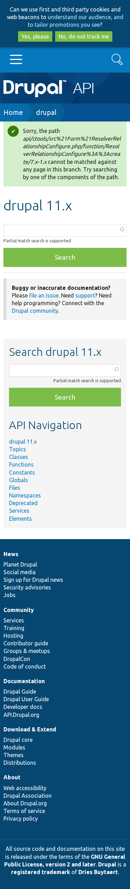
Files (14, 488)
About (11, 777)
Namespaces (25, 495)
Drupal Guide (19, 691)
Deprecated (23, 503)
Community (18, 610)
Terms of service (24, 811)
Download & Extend (29, 729)
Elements (20, 518)
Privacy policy (20, 818)
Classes (18, 457)
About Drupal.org (25, 803)
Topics (17, 449)
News (10, 554)
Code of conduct (24, 666)
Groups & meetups (26, 651)
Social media (19, 572)
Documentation (24, 681)
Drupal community (35, 311)
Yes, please (35, 36)
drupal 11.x (23, 441)
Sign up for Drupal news (33, 580)
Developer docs (22, 707)
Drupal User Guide (26, 699)
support (85, 295)
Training (13, 628)
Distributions (19, 763)
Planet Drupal (20, 564)
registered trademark (40, 872)
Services (19, 511)
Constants (22, 472)
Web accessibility (24, 788)
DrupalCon (16, 659)
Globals (18, 480)
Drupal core (18, 740)
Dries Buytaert (98, 872)
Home (13, 112)
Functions (21, 464)
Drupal (107, 864)
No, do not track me (84, 36)
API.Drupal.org (21, 715)
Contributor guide (25, 643)
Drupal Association (27, 795)
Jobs (9, 595)
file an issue (44, 295)
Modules (14, 747)
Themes (13, 755)
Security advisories (27, 587)
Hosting (13, 635)
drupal (46, 112)
